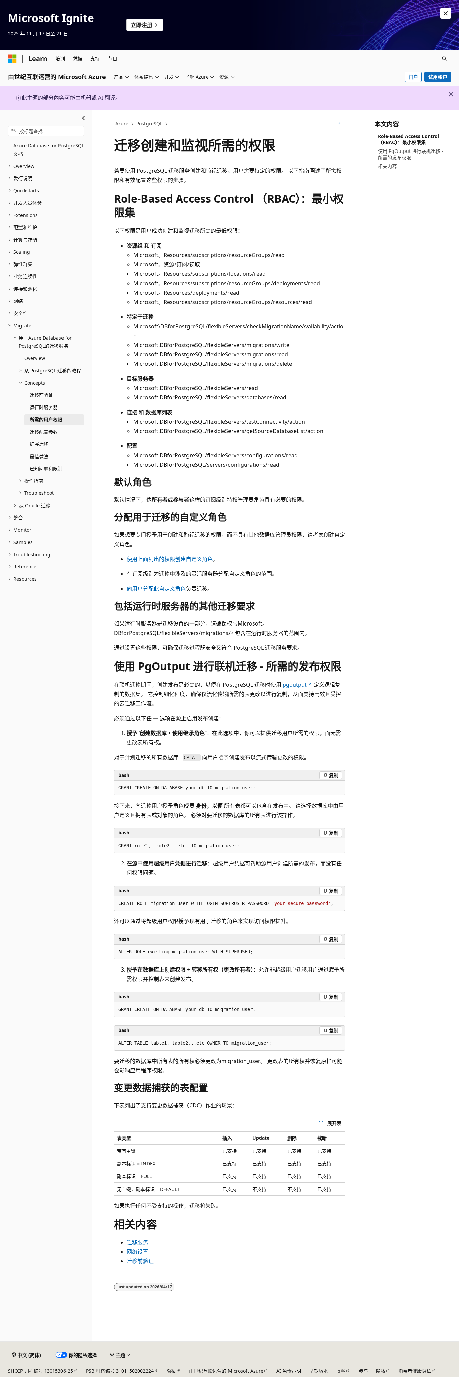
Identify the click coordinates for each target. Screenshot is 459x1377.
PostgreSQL (149, 123)
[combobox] (46, 131)
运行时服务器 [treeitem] (44, 407)
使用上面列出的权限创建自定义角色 (170, 559)
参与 (363, 1371)
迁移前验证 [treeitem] (41, 395)
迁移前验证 (140, 1261)
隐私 (171, 1371)
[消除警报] (445, 13)
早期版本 (318, 1371)
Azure (121, 123)
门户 (413, 77)
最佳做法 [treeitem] (39, 456)
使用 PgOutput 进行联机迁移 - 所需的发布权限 (410, 154)
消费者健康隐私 (414, 1371)
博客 (340, 1371)
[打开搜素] (444, 59)
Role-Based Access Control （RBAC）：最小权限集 (408, 139)
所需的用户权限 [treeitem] (46, 419)
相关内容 (387, 166)
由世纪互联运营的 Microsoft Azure (226, 1371)
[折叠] (83, 118)
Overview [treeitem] (34, 358)
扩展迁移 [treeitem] (39, 444)
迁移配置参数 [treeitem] (44, 432)
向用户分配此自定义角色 (156, 588)
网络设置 (137, 1251)
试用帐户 (437, 77)
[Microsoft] (12, 58)
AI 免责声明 (288, 1371)
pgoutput (295, 684)
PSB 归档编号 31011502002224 (120, 1371)
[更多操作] (339, 124)
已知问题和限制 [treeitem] (46, 468)
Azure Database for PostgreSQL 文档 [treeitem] (48, 149)
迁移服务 (137, 1242)
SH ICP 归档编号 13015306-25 (40, 1371)
